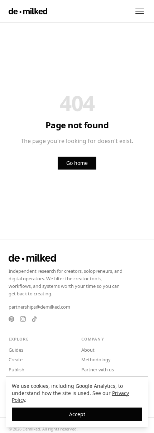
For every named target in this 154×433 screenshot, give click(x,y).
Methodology (96, 359)
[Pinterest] (11, 319)
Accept (77, 414)
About (88, 350)
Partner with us (97, 369)
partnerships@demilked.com (39, 307)
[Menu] (139, 11)
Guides (16, 350)
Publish (16, 369)
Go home (77, 163)
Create (16, 359)
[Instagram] (23, 319)
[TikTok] (34, 319)
